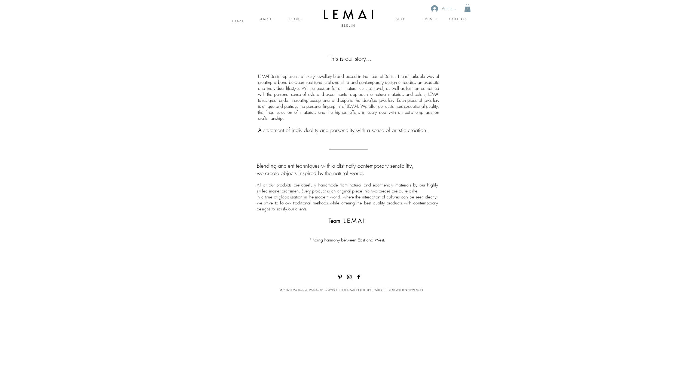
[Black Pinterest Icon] (340, 277)
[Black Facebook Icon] (359, 277)
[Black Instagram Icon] (349, 277)
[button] (467, 8)
